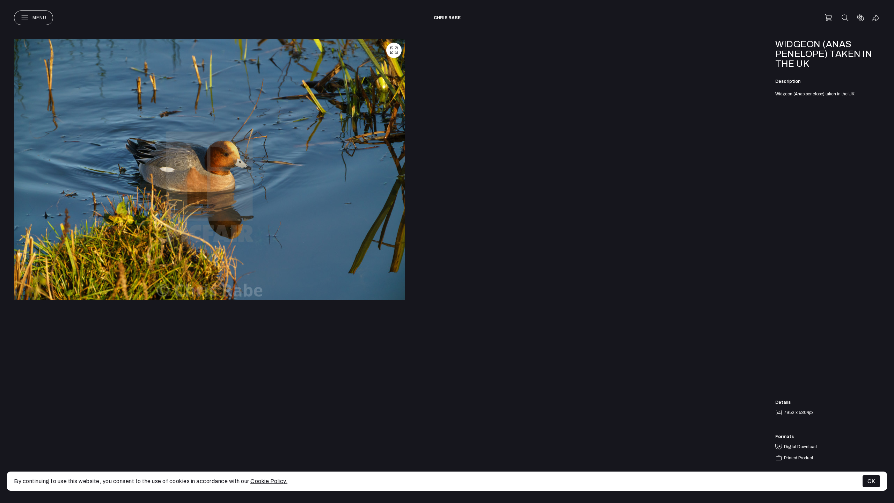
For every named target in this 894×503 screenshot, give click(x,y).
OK (871, 481)
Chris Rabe (447, 17)
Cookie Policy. (268, 481)
